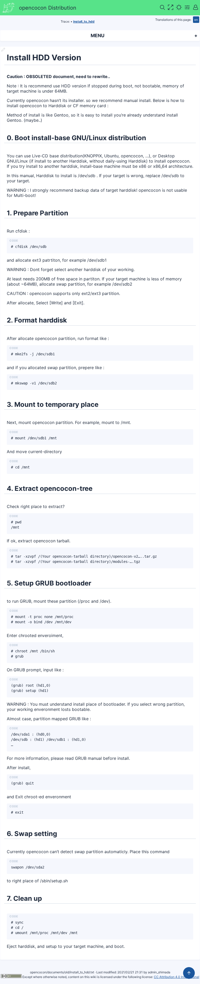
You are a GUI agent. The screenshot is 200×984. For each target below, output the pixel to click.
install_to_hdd (84, 21)
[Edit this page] (3, 50)
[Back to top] (189, 973)
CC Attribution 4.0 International (176, 977)
